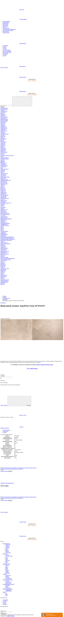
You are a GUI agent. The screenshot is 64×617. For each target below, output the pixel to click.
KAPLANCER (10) (4, 158)
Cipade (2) (2, 271)
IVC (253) (2, 199)
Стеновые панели (4, 231)
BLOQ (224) (3, 189)
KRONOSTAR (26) (4, 213)
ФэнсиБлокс (3, 207)
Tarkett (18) (2, 170)
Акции (4, 55)
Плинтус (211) (3, 276)
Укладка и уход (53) (4, 268)
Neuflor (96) (2, 201)
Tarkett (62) (2, 124)
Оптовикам (5, 53)
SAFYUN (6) (3, 166)
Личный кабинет (6, 21)
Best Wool (8, 560)
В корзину (29, 405)
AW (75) (2, 186)
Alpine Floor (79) (3, 209)
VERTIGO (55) (3, 127)
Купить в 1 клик (22, 415)
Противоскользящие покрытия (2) (7, 239)
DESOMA (8, 572)
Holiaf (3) (2, 241)
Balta (7, 559)
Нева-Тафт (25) (3, 181)
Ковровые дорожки (4, 253)
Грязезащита (3, 235)
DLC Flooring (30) (4, 195)
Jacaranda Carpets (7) (4, 157)
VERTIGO (8, 587)
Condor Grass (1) (3, 216)
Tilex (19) (2, 205)
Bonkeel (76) (3, 210)
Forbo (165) (2, 221)
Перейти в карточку (4, 428)
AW (6, 557)
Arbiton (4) (2, 267)
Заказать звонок (22, 77)
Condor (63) (2, 143)
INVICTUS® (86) (4, 120)
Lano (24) (2, 160)
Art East (7, 548)
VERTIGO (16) (3, 222)
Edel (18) (2, 146)
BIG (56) (2, 140)
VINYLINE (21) (3, 130)
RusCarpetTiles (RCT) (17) (5, 202)
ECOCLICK (8, 552)
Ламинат (2, 208)
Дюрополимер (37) (4, 280)
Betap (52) (2, 139)
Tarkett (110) (3, 245)
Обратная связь (22, 91)
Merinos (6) (2, 161)
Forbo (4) (2, 273)
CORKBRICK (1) (4, 224)
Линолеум (2, 244)
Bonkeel (7, 550)
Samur (1, 167)
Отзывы (4, 432)
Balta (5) (2, 228)
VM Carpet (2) (3, 174)
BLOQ (7, 569)
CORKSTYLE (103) (4, 225)
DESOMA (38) (3, 192)
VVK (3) (2, 206)
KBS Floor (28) (3, 121)
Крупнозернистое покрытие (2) (7, 238)
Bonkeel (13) (3, 270)
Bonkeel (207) (3, 141)
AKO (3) (2, 261)
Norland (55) (3, 122)
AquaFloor (8, 547)
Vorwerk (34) (3, 175)
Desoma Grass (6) (4, 217)
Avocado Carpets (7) (4, 134)
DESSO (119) (3, 193)
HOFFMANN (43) (4, 119)
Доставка (5, 48)
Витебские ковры (4, 257)
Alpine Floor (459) (4, 109)
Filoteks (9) (2, 147)
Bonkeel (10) (3, 265)
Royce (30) (2, 123)
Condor (7, 571)
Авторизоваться (22, 43)
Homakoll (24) (3, 269)
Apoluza (7, 545)
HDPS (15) (2, 277)
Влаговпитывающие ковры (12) (7, 236)
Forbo (7, 586)
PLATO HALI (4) (4, 165)
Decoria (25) (3, 115)
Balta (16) (2, 137)
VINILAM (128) (3, 128)
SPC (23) (2, 278)
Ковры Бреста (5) (4, 179)
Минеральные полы (4, 251)
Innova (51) (2, 153)
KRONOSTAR (9, 578)
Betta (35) (2, 113)
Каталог (4, 46)
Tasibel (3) (2, 171)
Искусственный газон (5, 214)
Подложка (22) (3, 260)
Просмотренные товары (8, 30)
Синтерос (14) (3, 250)
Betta (7, 549)
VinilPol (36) (3, 129)
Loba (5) (2, 274)
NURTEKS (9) (3, 163)
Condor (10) (3, 191)
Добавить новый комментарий (7, 483)
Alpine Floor (3, 232)
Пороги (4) (2, 266)
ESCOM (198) (3, 196)
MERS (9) (2, 162)
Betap (7, 561)
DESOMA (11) (3, 219)
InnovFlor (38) (3, 197)
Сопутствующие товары (5, 259)
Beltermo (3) (3, 263)
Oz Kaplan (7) (3, 164)
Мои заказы (5, 24)
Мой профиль (6, 22)
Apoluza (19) (3, 247)
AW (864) (2, 135)
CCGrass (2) (3, 215)
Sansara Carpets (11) (4, 169)
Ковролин (2, 131)
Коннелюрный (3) (4, 282)
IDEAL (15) (2, 150)
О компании (5, 45)
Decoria (7, 551)
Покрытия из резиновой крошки (7, 258)
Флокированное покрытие (6, 218)
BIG (6, 562)
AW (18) (2, 227)
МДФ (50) (2, 283)
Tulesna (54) (2, 126)
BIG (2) (2, 230)
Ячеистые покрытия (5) (5, 243)
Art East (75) (3, 112)
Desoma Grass (8, 583)
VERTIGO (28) (3, 249)
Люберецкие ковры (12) (5, 180)
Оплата (4, 47)
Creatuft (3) (2, 144)
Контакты (5, 54)
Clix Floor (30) (3, 212)
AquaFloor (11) (3, 233)
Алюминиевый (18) (4, 279)
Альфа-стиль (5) (3, 242)
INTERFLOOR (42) (4, 198)
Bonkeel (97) (3, 114)
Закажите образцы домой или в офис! (44, 364)
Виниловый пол (3, 108)
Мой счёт (5, 27)
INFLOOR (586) (3, 152)
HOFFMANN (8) (4, 234)
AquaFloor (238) (3, 111)
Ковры (1, 226)
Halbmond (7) (3, 149)
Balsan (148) (3, 136)
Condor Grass (8, 582)
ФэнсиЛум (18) (3, 182)
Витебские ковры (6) (4, 176)
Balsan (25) (2, 187)
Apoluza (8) (2, 132)
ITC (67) (2, 154)
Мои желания (6, 31)
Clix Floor (8, 577)
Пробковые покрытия (5, 223)
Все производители (7, 52)
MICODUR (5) (3, 252)
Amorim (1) (2, 262)
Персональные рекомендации (9, 29)
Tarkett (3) (2, 256)
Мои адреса (5, 25)
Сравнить (21, 426)
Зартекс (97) (3, 178)
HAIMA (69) (3, 148)
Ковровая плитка (4, 183)
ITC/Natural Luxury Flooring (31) (7, 155)
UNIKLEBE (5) (3, 275)
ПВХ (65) (2, 284)
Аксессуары (5, 431)
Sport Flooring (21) (4, 248)
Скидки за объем (6, 50)
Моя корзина (5, 23)
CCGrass (7, 580)
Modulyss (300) (3, 200)
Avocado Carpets (9, 556)
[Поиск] (22, 101)
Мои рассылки (6, 32)
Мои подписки (6, 28)
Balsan (7, 558)
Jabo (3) (2, 156)
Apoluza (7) (2, 110)
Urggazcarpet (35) (4, 173)
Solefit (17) (2, 204)
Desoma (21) (3, 145)
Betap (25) (2, 188)
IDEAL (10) (2, 254)
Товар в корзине (4, 471)
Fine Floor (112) (3, 118)
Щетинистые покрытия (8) (6, 240)
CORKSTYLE (9, 591)
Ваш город (21, 9)
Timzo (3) (2, 172)
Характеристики (6, 430)
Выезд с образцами (7, 51)
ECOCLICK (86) (4, 117)
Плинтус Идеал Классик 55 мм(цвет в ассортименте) (11, 468)
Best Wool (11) (3, 138)
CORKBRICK (9, 589)
